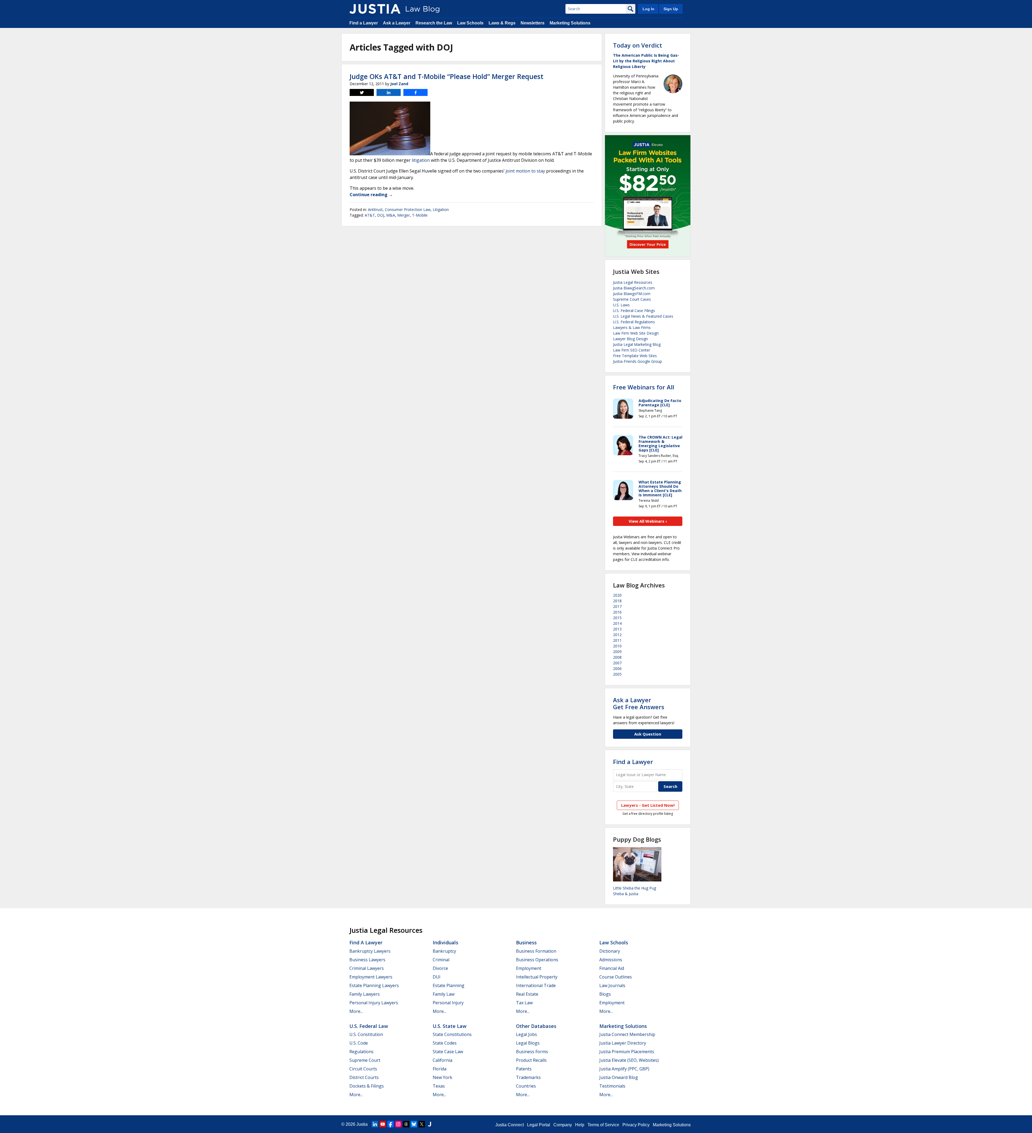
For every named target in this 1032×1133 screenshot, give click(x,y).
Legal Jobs (526, 1034)
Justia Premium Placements (626, 1052)
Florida (439, 1069)
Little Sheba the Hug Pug (634, 888)
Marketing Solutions (570, 23)
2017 (617, 606)
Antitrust (375, 209)
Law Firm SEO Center (631, 350)
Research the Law (433, 23)
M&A (390, 215)
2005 (617, 674)
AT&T (370, 215)
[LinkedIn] (375, 1124)
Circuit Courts (363, 1069)
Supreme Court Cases (632, 299)
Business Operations (537, 960)
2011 (617, 640)
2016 (617, 612)
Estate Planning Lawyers (374, 985)
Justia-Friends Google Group (637, 361)
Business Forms (532, 1052)
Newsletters (532, 23)
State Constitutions (452, 1034)
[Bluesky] (414, 1124)
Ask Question (647, 734)
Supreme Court (364, 1060)
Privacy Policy (636, 1125)
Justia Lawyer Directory (622, 1043)
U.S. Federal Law (368, 1026)
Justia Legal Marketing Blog (637, 344)
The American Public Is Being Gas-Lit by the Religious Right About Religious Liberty (646, 61)
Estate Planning (448, 985)
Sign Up (671, 9)
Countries (526, 1086)
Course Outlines (615, 977)
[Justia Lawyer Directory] (429, 1124)
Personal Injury (448, 1003)
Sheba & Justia (625, 893)
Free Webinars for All (643, 386)
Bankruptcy (444, 951)
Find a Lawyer (363, 23)
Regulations (361, 1052)
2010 (617, 645)
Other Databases (536, 1026)
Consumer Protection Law (408, 209)
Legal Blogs (528, 1043)
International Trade (536, 985)
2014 (617, 623)
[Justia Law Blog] (374, 9)
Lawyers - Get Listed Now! (648, 805)
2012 (617, 634)
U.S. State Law (450, 1026)
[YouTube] (382, 1124)
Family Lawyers (364, 994)
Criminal (441, 960)
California (442, 1060)
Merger (403, 215)
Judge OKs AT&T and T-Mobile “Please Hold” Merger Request (446, 76)
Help (579, 1125)
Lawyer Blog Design (630, 338)
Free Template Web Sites (635, 355)
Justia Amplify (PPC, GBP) (624, 1069)
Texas (439, 1086)
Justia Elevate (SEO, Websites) (629, 1060)
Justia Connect (509, 1125)
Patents (524, 1069)
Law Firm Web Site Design (636, 333)
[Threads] (406, 1124)
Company (562, 1125)
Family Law (443, 994)
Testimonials (612, 1086)
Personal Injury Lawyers (373, 1003)
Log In (648, 9)
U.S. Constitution (366, 1034)
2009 (617, 651)
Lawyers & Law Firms (632, 327)
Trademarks (528, 1077)
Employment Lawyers (370, 977)
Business (526, 942)
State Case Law (448, 1052)
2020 (617, 595)
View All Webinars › (648, 521)
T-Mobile (420, 215)
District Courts (364, 1077)
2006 (617, 668)
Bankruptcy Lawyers (369, 951)
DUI (436, 977)
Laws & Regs (502, 23)
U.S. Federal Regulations (634, 321)
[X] (421, 1124)
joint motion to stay (525, 171)
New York (442, 1077)
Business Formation (536, 951)
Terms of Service (603, 1125)
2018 (617, 600)
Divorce (440, 968)
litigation (421, 160)
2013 (617, 629)
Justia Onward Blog (618, 1077)
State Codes (445, 1043)
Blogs (605, 994)
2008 (617, 657)
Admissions (610, 960)
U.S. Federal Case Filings (634, 310)
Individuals (445, 942)
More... (356, 1011)
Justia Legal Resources (632, 282)
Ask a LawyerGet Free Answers (638, 703)
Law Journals (612, 985)
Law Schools (470, 23)
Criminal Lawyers (366, 968)
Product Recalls (531, 1060)
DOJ (380, 215)
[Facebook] (390, 1124)
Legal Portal (538, 1125)
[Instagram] (398, 1124)
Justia (362, 1124)
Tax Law (524, 1003)
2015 (617, 617)
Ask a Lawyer (396, 23)
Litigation (441, 209)
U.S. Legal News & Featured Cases (643, 316)
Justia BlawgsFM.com (631, 293)
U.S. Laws (621, 304)
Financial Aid (611, 968)
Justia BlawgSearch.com (634, 288)
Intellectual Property (536, 977)
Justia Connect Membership (627, 1034)
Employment (528, 968)
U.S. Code (358, 1043)
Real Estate (527, 994)
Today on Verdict (637, 45)
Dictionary (609, 951)
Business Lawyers (367, 960)
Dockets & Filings (366, 1086)
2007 (617, 662)
